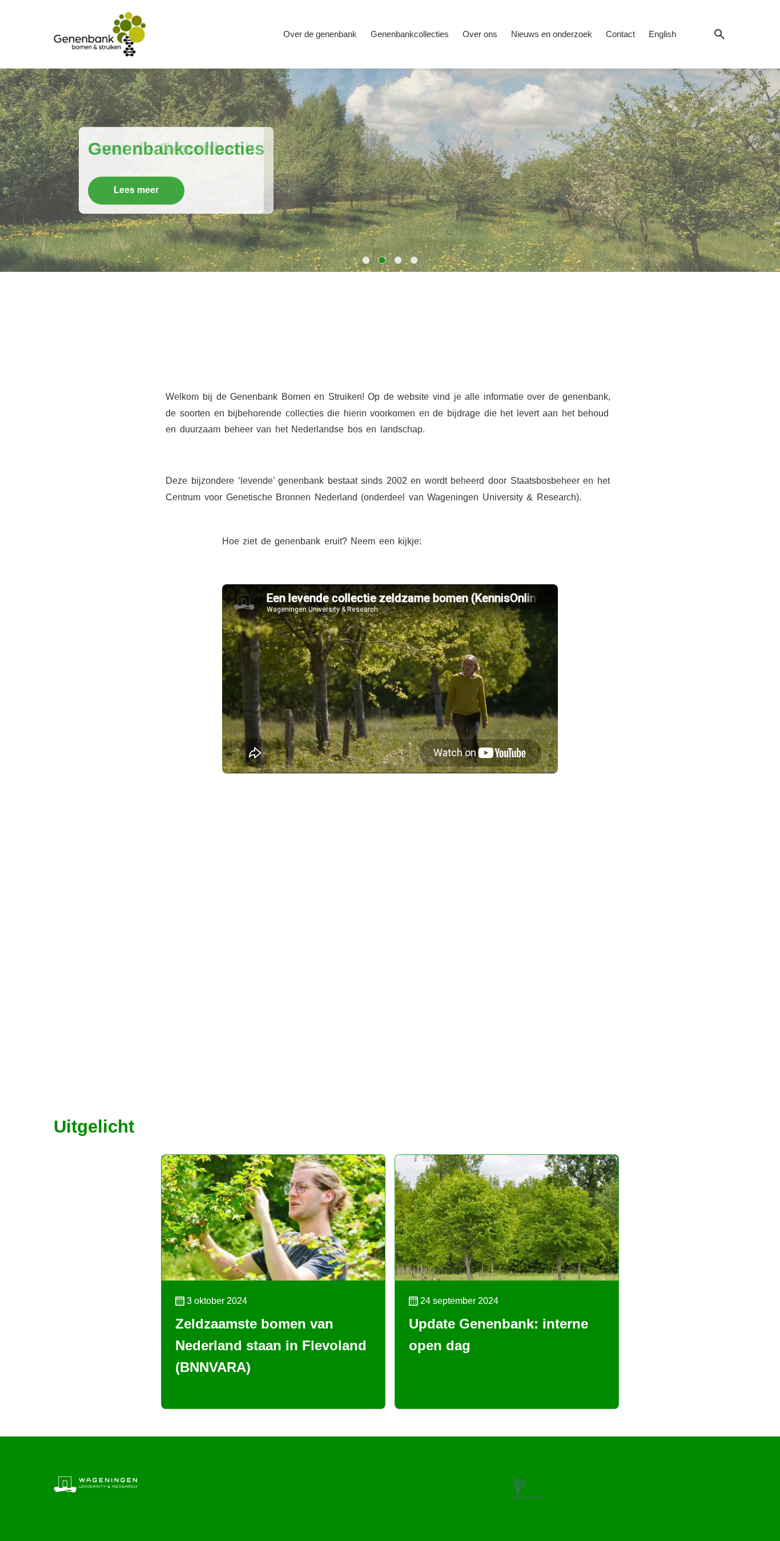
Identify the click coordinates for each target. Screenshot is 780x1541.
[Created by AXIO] (717, 1482)
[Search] (719, 34)
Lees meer (136, 190)
